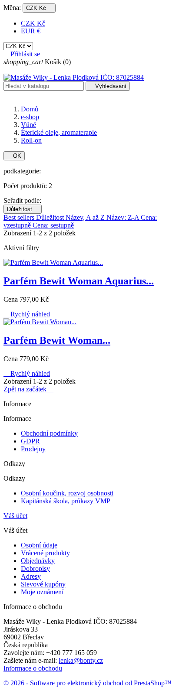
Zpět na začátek (28, 389)
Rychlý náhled (26, 314)
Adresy (31, 576)
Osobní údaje (39, 545)
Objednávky (38, 560)
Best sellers (19, 217)
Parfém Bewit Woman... (56, 340)
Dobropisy (35, 568)
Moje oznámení (42, 592)
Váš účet (15, 515)
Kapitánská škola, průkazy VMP (65, 501)
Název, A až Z (86, 217)
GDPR (30, 441)
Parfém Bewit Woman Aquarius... (78, 281)
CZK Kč (33, 23)
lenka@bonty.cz (81, 660)
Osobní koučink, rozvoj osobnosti (67, 493)
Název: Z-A (123, 217)
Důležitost (22, 209)
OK (14, 156)
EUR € (30, 31)
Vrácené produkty (45, 553)
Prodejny (33, 449)
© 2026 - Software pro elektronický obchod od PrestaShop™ (87, 683)
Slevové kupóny (43, 584)
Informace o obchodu (32, 668)
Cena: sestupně (53, 225)
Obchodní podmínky (49, 433)
